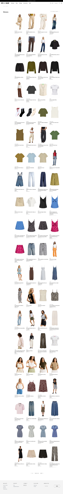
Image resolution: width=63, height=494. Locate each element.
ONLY (15, 234)
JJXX (15, 53)
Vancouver (35, 485)
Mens (17, 3)
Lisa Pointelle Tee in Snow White (20, 328)
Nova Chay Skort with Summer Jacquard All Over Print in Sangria (19, 260)
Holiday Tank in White (29, 374)
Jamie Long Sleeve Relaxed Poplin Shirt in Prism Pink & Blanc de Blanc (20, 351)
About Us (4, 487)
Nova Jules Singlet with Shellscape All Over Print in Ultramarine (54, 213)
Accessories (25, 3)
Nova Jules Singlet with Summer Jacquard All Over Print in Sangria (54, 236)
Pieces (16, 417)
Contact (4, 486)
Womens (12, 3)
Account (56, 3)
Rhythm (16, 373)
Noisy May (39, 304)
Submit (57, 486)
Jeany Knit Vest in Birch (41, 305)
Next (41, 473)
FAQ (14, 485)
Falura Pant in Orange (53, 259)
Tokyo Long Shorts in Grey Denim (43, 259)
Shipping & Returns (16, 486)
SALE (30, 3)
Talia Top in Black (29, 305)
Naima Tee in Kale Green (53, 145)
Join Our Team (5, 485)
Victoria (35, 486)
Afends (16, 121)
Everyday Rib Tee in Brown (54, 374)
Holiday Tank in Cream (18, 374)
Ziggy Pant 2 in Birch (29, 350)
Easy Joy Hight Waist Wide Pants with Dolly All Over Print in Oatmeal (55, 465)
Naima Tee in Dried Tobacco (19, 167)
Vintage (20, 3)
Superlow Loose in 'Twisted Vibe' (55, 167)
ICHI (50, 258)
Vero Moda (28, 76)
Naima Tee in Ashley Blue (30, 167)
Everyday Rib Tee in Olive (42, 374)
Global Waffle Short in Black (19, 77)
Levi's (50, 166)
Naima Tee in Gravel (41, 167)
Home (4, 6)
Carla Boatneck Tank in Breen (19, 145)
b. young (39, 53)
